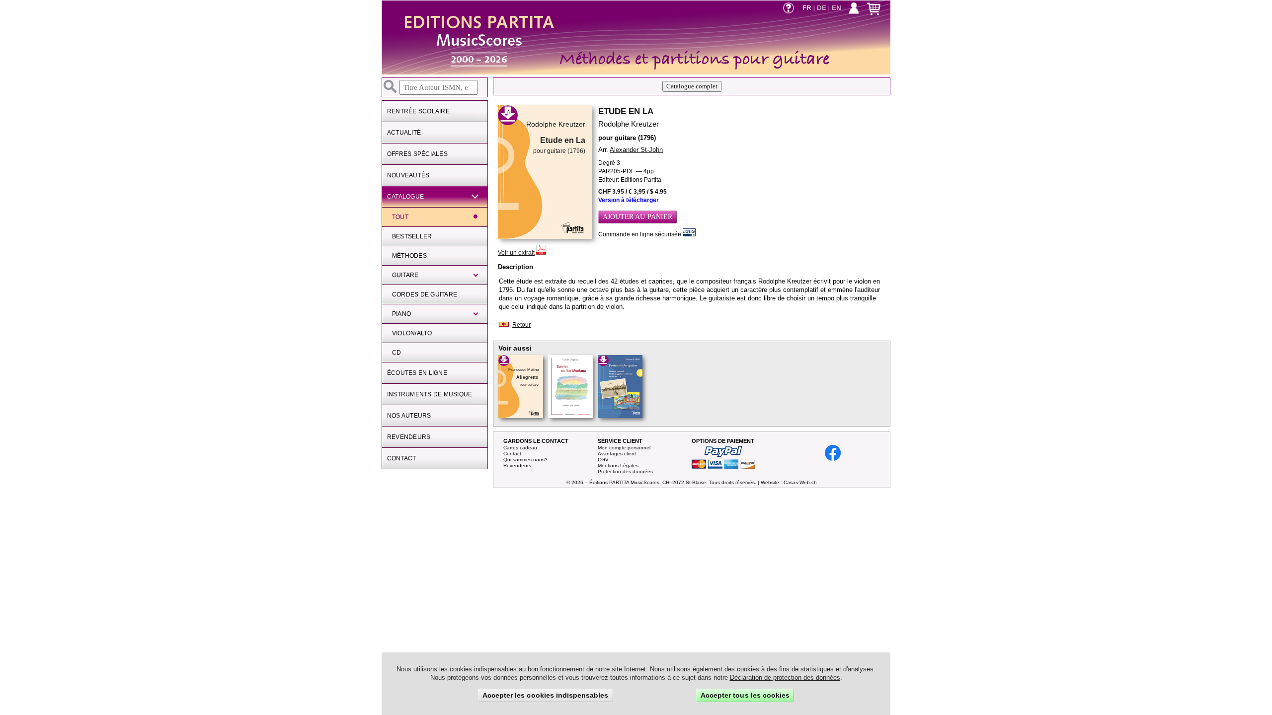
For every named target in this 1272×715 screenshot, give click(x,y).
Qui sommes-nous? (525, 459)
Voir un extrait (516, 252)
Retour (521, 324)
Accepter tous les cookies (745, 695)
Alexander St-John (636, 149)
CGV (603, 459)
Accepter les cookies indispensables (545, 695)
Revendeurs (517, 465)
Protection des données (625, 471)
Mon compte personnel (624, 447)
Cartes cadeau (520, 447)
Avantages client (617, 453)
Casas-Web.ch (800, 482)
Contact (512, 453)
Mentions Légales (618, 465)
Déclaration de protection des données (785, 677)
